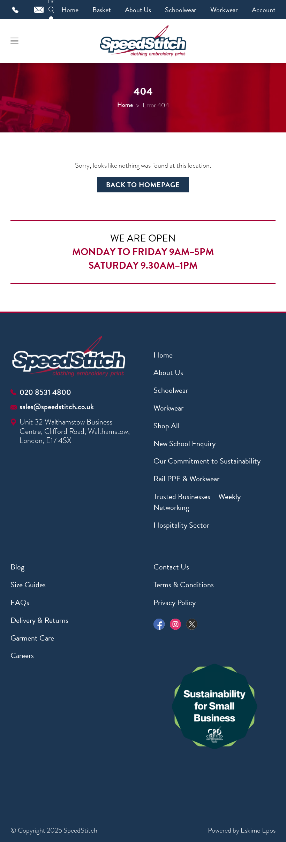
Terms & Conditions (183, 584)
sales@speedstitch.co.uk (57, 406)
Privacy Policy (174, 602)
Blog (17, 567)
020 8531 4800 (45, 392)
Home (69, 10)
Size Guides (28, 584)
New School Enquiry (184, 443)
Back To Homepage (143, 184)
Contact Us (171, 567)
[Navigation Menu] (14, 41)
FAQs (19, 602)
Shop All (166, 425)
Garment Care (32, 638)
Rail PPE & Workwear (186, 478)
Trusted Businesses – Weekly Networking (197, 502)
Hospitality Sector (181, 525)
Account (264, 10)
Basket (101, 10)
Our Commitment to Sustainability (207, 461)
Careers (22, 655)
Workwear (224, 10)
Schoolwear (180, 10)
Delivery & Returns (39, 620)
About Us (138, 10)
